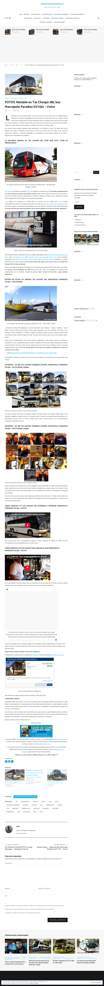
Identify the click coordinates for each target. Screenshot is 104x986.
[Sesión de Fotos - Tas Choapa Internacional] (36, 772)
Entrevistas (26, 14)
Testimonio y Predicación (46, 22)
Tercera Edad (10, 811)
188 (16, 801)
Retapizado (46, 808)
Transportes (37, 18)
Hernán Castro (50, 805)
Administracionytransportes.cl (52, 4)
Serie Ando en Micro (47, 14)
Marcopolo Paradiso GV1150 (45, 259)
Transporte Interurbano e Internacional (15, 98)
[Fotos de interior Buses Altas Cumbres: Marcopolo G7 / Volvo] (57, 774)
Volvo (41, 811)
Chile (50, 801)
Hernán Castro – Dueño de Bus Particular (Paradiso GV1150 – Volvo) (52, 847)
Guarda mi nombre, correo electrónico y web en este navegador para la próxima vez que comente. (34, 905)
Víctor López (26, 811)
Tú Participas (46, 18)
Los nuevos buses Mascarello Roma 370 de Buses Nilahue (86, 962)
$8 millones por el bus (58, 655)
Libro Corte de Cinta (80, 225)
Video (34, 811)
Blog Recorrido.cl (79, 222)
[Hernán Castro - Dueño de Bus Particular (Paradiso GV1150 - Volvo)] (14, 774)
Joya (8, 808)
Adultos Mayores (25, 801)
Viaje (18, 811)
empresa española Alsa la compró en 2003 (55, 204)
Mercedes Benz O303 (35, 257)
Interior (60, 805)
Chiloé (56, 801)
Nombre (7, 888)
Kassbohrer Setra (18, 257)
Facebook (77, 180)
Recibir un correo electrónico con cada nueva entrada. (23, 912)
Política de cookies (34, 983)
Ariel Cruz (35, 801)
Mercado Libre (46, 744)
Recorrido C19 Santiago (42, 29)
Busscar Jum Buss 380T (25, 259)
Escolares (25, 805)
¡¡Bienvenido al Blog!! (59, 22)
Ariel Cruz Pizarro (27, 640)
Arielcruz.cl (78, 219)
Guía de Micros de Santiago (61, 14)
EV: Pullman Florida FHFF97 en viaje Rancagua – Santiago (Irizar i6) (18, 847)
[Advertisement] (52, 48)
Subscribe (79, 207)
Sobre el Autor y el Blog (57, 18)
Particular (36, 808)
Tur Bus (28, 191)
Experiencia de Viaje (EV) (77, 14)
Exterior (34, 805)
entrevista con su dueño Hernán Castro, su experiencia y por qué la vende (34, 353)
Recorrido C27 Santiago (90, 29)
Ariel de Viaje (27, 18)
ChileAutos (35, 655)
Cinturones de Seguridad (13, 805)
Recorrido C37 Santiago (18, 29)
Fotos (41, 805)
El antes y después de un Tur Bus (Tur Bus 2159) (63, 962)
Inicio (21, 14)
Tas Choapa (8, 191)
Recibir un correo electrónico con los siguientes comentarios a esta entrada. (30, 909)
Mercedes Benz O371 (49, 257)
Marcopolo (15, 808)
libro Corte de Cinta (60, 739)
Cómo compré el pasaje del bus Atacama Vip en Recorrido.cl (15, 963)
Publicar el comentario (58, 920)
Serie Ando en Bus (36, 14)
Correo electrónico (44, 888)
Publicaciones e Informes (72, 18)
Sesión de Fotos (33, 957)
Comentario (9, 863)
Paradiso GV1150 (26, 808)
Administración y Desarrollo (12, 957)
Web (6, 896)
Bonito (43, 801)
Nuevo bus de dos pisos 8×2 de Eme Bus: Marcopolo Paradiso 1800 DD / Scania (39, 963)
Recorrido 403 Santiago (66, 29)
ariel (6, 110)
